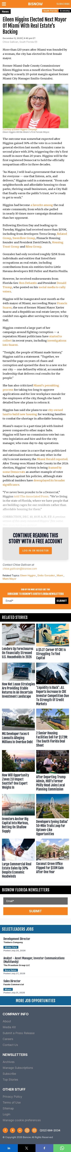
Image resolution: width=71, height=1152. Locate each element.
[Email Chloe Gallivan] (36, 42)
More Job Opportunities (35, 1000)
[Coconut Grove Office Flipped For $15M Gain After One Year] (53, 859)
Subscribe (63, 3)
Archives (9, 1062)
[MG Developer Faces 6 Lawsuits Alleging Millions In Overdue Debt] (18, 728)
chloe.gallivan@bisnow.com (20, 568)
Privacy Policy (12, 1096)
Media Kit (9, 1027)
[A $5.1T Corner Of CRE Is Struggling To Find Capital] (53, 642)
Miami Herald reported (52, 459)
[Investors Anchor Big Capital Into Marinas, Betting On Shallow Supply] (18, 815)
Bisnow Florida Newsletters (25, 889)
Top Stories (10, 1079)
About (7, 1021)
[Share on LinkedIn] (9, 1148)
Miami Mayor (9, 578)
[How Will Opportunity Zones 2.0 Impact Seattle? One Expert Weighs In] (18, 771)
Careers (8, 1039)
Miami (60, 575)
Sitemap (8, 1108)
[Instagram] (27, 1130)
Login (6, 1114)
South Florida (50, 10)
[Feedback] (34, 1130)
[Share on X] (27, 1148)
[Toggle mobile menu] (4, 4)
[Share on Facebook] (44, 1148)
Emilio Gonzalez (46, 575)
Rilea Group (33, 246)
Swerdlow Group (24, 238)
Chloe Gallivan (22, 564)
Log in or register (35, 550)
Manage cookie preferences (22, 1120)
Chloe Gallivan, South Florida (18, 41)
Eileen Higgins (28, 575)
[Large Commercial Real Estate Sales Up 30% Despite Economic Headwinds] (18, 859)
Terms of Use (12, 1102)
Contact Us (10, 1045)
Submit (61, 600)
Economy (65, 10)
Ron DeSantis (28, 283)
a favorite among (42, 205)
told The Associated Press (31, 496)
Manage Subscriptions (18, 1067)
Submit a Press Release (19, 1033)
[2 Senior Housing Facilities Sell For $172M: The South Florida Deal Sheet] (53, 728)
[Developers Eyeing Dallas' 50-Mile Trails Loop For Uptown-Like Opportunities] (53, 815)
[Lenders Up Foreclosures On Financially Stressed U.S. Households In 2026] (18, 642)
